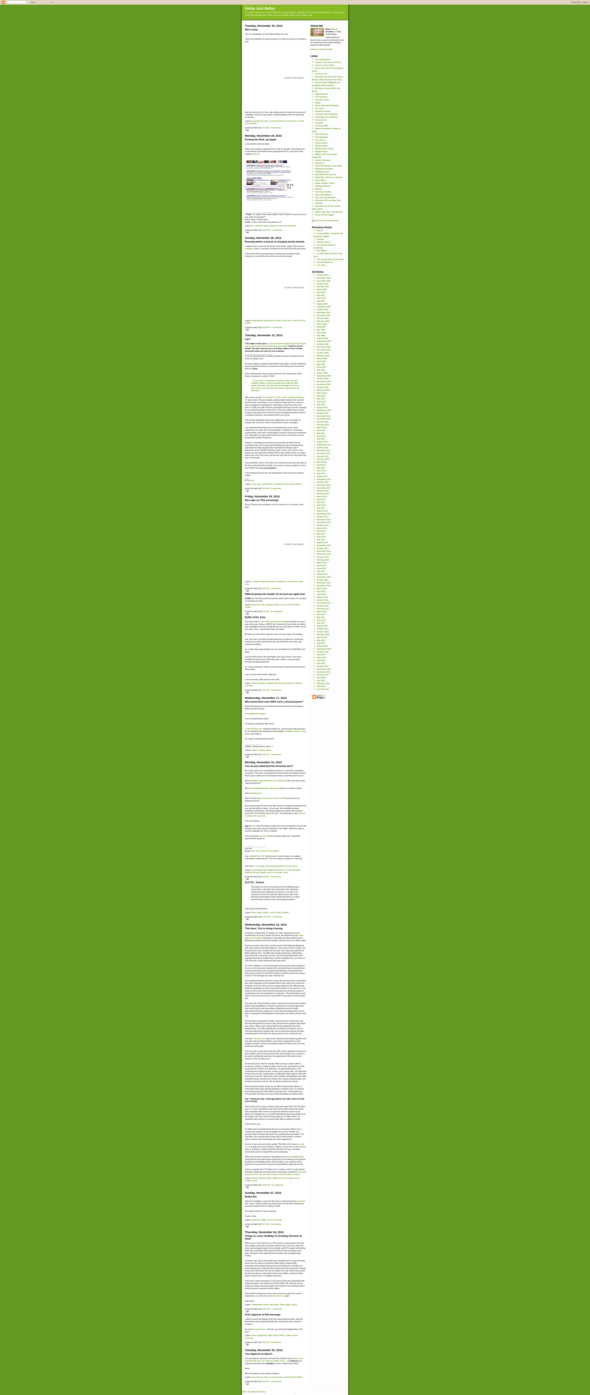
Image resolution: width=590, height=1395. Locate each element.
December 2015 (324, 586)
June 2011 (321, 436)
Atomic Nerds (321, 143)
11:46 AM (266, 1185)
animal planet (257, 320)
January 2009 (323, 353)
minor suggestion (259, 1335)
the (277, 798)
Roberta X (319, 163)
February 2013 (323, 494)
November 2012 (324, 485)
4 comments (275, 690)
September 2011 (324, 445)
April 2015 (321, 565)
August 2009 (322, 373)
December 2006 (324, 281)
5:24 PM (265, 1381)
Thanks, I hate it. (324, 242)
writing (294, 1305)
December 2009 (324, 384)
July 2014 (321, 540)
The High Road (321, 137)
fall (269, 798)
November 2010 (324, 416)
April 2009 (321, 361)
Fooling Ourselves (276, 870)
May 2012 (321, 468)
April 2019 (321, 655)
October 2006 (322, 275)
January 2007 (323, 284)
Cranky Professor (323, 160)
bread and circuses (260, 121)
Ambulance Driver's (275, 1296)
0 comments (275, 1342)
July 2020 (321, 663)
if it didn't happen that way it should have (269, 581)
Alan (304, 731)
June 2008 (321, 333)
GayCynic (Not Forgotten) (326, 114)
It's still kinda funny (260, 226)
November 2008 (324, 347)
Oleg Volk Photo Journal (325, 174)
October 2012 (322, 482)
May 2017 (321, 617)
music (268, 750)
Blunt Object (320, 180)
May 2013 (321, 502)
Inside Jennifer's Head (325, 183)
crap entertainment (277, 121)
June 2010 (321, 402)
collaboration (257, 1305)
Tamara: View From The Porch (328, 62)
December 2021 (324, 672)
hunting (262, 750)
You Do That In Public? (292, 484)
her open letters (259, 1329)
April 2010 (321, 396)
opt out (263, 836)
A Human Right (321, 126)
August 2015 (322, 574)
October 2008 (322, 344)
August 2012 (322, 476)
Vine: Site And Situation (325, 197)
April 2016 (321, 591)
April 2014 (321, 531)
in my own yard (276, 1377)
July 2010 (321, 405)
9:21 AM (265, 488)
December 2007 (324, 315)
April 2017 (321, 614)
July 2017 (321, 623)
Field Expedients (259, 683)
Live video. (321, 265)
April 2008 (321, 327)
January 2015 (323, 557)
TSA (254, 826)
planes (259, 798)
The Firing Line (321, 134)
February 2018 (323, 634)
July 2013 (321, 508)
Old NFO (318, 203)
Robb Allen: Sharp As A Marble (328, 177)
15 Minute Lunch (322, 172)
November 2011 (323, 450)
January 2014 (323, 525)
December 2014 (324, 554)
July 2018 (321, 643)
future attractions (271, 1305)
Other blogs (257, 912)
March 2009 (322, 358)
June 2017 (321, 620)
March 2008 (322, 324)
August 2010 (322, 407)
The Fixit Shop (321, 97)
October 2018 (322, 652)
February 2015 (323, 560)
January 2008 (323, 318)
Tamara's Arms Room (324, 65)
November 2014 (324, 551)
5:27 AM (265, 1224)
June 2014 (321, 537)
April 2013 (321, 499)
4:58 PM (265, 877)
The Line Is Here (322, 100)
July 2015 (321, 571)
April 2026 (321, 686)
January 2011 (322, 422)
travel (285, 872)
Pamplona (249, 249)
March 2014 (322, 528)
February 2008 (323, 321)
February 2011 (323, 425)
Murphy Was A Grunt (324, 149)
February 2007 (323, 287)
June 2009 (321, 367)
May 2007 (321, 295)
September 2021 (324, 669)
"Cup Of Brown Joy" (254, 729)
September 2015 (324, 577)
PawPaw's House (322, 111)
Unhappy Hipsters (323, 186)
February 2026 (323, 683)
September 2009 (324, 376)
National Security (252, 872)
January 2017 (323, 606)
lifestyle (298, 683)
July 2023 (321, 681)
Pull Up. (320, 230)
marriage (249, 686)
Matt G (334, 29)
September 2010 (324, 410)
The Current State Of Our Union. (330, 259)
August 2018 (322, 646)
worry (254, 1181)
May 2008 (321, 330)
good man (256, 1220)
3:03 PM (265, 1342)
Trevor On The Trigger (324, 215)
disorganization (260, 870)
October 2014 (322, 548)
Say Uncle (319, 108)
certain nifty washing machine (272, 622)
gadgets (269, 605)
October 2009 (322, 379)
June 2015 (321, 568)
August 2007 (322, 304)
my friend (300, 1201)
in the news (292, 121)
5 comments (275, 754)
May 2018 (321, 640)
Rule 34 (256, 154)
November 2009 (324, 381)
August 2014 (322, 542)
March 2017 (322, 612)
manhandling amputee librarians (264, 788)
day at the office (259, 605)
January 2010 (323, 387)
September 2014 (324, 545)
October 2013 (322, 517)
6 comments (275, 1224)
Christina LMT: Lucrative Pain (328, 200)
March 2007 (322, 289)
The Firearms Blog (323, 192)
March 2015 (322, 563)
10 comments (276, 611)
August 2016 (322, 597)
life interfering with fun (284, 683)
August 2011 (322, 442)
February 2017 (323, 609)
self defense (267, 484)
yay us (283, 605)
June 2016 (321, 594)
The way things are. (325, 262)
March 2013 (322, 497)
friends (290, 1157)
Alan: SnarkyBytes (323, 195)
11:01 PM (266, 1309)
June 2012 (321, 471)
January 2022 (323, 675)
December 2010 (324, 419)
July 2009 (321, 370)
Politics (266, 912)
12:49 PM (266, 230)
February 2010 (323, 390)
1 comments (275, 588)
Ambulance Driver (293, 731)
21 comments (277, 1185)
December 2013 (324, 522)
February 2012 (323, 459)
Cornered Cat (321, 74)
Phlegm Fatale (321, 152)
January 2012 (323, 456)
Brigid (317, 103)
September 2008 (324, 341)
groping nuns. (256, 793)
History (255, 1178)
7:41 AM (265, 690)
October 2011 (322, 448)
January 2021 (323, 666)
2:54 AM (265, 128)
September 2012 (324, 479)
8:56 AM (265, 588)
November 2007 (324, 312)
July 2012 (321, 473)
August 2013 (322, 511)
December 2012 (324, 488)
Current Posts (323, 689)
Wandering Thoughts (324, 169)
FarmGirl (319, 123)
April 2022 (321, 678)
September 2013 (324, 514)
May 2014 (321, 534)
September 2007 (324, 307)
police (277, 605)
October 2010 (322, 413)
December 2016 (324, 603)
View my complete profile (321, 49)
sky (281, 798)
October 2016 (322, 600)
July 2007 (321, 301)
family (300, 1157)
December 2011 (323, 453)
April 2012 (321, 465)
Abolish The (257, 856)
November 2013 (324, 520)
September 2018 (324, 649)
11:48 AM (266, 917)
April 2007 (321, 292)
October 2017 (322, 629)
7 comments (276, 1309)
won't (265, 798)
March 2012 (322, 462)
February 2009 (323, 356)
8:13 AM (265, 611)
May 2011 (321, 433)
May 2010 (321, 399)
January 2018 (323, 632)
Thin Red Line (259, 1039)
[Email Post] (275, 130)
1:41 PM (265, 754)
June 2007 (321, 298)
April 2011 (321, 430)
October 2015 (322, 580)
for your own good (292, 870)
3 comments (275, 128)
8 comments (276, 327)
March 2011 (322, 428)
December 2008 (324, 350)
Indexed (318, 189)
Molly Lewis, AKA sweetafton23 (329, 212)
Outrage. (320, 239)
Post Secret (320, 140)
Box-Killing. (322, 251)
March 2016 (322, 589)
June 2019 (321, 657)
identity (262, 1178)
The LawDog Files (322, 60)
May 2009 (321, 364)
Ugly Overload (321, 94)
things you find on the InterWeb (282, 226)
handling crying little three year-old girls (267, 781)
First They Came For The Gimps (265, 851)
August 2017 (322, 626)
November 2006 (324, 278)
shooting (277, 484)
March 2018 (322, 637)
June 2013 (321, 505)
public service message (271, 872)
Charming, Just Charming (326, 117)
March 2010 (322, 393)
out (272, 798)
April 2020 (321, 660)
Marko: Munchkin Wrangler (327, 105)
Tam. (252, 480)
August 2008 (322, 338)
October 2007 (322, 310)
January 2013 (323, 491)
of (275, 798)
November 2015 (324, 583)
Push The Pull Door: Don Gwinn (328, 166)
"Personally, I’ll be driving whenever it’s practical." (276, 866)
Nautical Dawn (321, 146)
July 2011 (321, 439)
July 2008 (321, 336)
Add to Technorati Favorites (254, 1392)
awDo (279, 731)
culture (255, 750)
